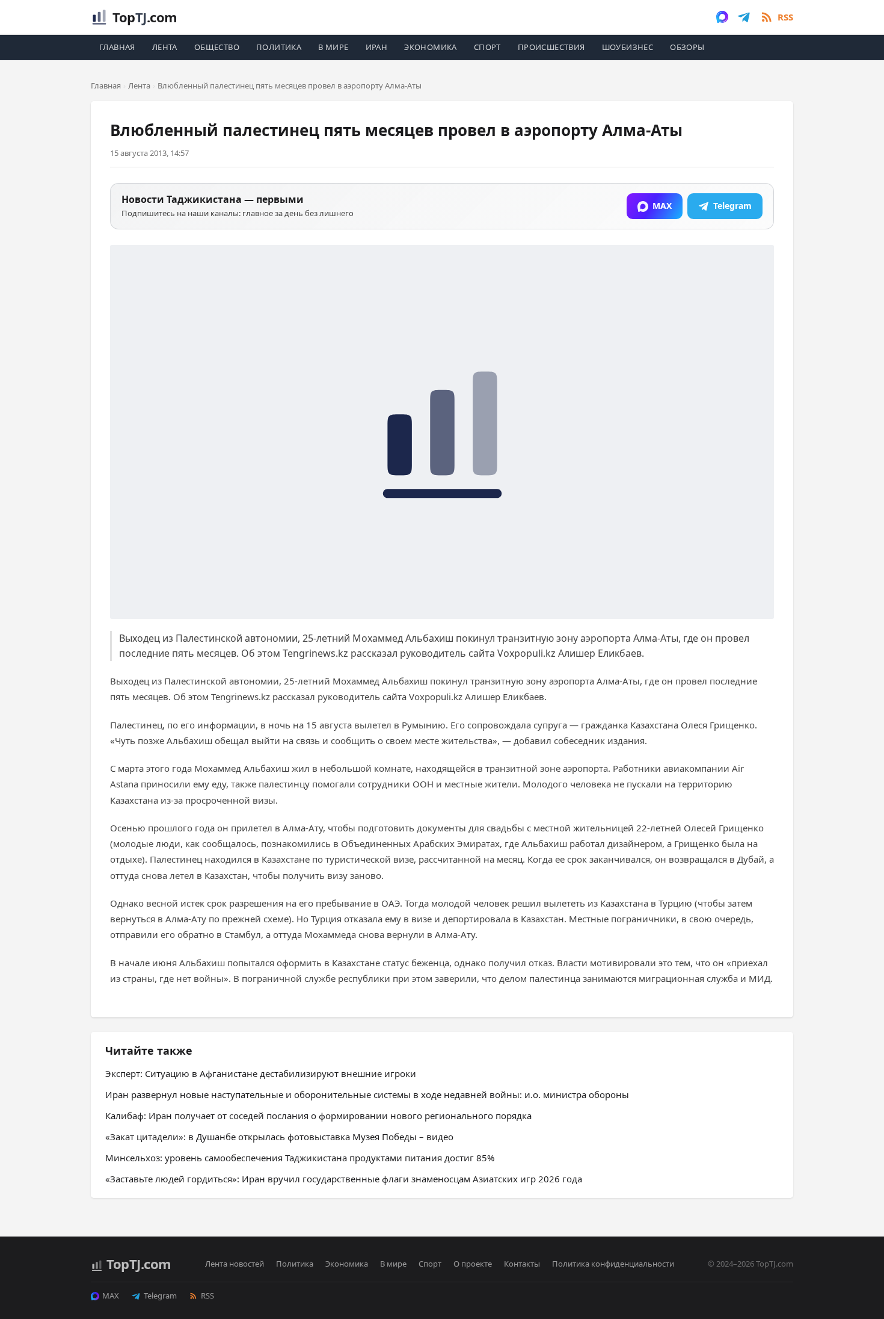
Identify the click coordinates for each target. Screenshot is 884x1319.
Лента (164, 47)
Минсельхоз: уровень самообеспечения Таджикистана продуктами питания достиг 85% (299, 1158)
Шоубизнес (628, 47)
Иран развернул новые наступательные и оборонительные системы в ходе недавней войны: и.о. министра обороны (367, 1094)
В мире (333, 47)
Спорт (487, 47)
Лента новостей (234, 1263)
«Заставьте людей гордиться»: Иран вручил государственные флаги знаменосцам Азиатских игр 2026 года (343, 1179)
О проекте (472, 1263)
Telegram (160, 1295)
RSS (207, 1295)
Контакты (522, 1263)
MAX (110, 1295)
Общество (216, 47)
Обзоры (687, 47)
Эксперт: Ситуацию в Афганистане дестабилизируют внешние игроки (260, 1073)
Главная (117, 47)
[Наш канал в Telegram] (744, 17)
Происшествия (551, 47)
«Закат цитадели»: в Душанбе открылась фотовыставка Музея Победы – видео (279, 1137)
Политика (278, 47)
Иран (377, 47)
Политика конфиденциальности (613, 1263)
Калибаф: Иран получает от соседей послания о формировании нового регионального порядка (318, 1116)
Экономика (430, 47)
